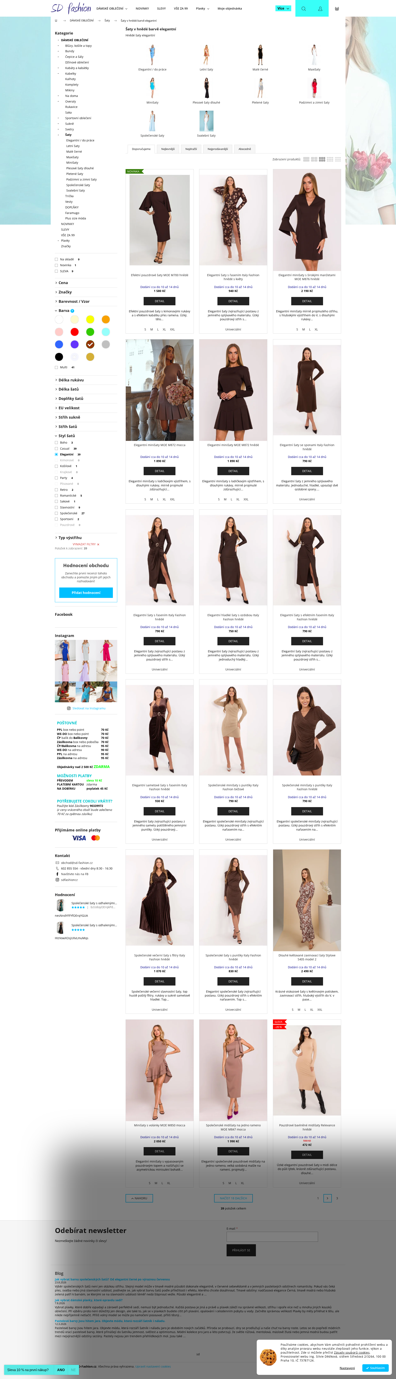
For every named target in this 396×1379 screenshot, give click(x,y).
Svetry (69, 129)
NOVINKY (67, 224)
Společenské (72, 513)
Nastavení (347, 1368)
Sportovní (69, 519)
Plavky (65, 240)
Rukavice (71, 107)
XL (164, 329)
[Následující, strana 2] (327, 1198)
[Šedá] (106, 344)
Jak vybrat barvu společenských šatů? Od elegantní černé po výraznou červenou (112, 1279)
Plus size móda (75, 218)
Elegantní (70, 454)
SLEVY (65, 229)
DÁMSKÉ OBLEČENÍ (74, 40)
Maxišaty (72, 157)
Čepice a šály (74, 57)
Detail (159, 301)
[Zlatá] (90, 357)
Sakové (67, 501)
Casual (68, 448)
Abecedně (245, 149)
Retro (66, 490)
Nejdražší (191, 149)
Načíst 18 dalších (233, 1198)
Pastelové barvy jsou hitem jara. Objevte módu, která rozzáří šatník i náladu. (110, 1320)
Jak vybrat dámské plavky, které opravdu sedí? (89, 1300)
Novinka (68, 265)
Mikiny (69, 90)
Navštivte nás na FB (74, 874)
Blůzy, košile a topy (78, 46)
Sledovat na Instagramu (89, 708)
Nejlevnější (168, 149)
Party (66, 478)
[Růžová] (59, 332)
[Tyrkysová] (106, 332)
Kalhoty (70, 79)
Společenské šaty (78, 185)
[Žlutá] (90, 319)
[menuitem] (112, 8)
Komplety (71, 85)
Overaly (70, 101)
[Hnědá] (90, 344)
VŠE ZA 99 (68, 235)
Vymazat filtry (84, 544)
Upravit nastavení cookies (153, 1366)
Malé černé (74, 151)
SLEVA (66, 271)
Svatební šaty (75, 190)
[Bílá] (59, 319)
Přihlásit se (241, 1250)
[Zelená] (90, 332)
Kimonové (70, 460)
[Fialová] (74, 344)
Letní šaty (73, 146)
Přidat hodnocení (86, 592)
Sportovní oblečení (78, 118)
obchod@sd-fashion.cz (77, 863)
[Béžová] (74, 319)
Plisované (69, 484)
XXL (172, 329)
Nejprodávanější (218, 149)
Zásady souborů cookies (352, 1352)
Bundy (69, 51)
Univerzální (233, 329)
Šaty (68, 135)
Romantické (71, 495)
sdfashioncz (69, 880)
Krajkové (69, 472)
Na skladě (70, 259)
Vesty (69, 202)
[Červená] (74, 332)
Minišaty (72, 162)
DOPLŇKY (72, 207)
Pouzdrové (70, 525)
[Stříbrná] (74, 357)
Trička (69, 196)
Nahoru (141, 1198)
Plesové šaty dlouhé (80, 168)
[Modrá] (59, 344)
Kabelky (70, 73)
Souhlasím (377, 1368)
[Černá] (59, 357)
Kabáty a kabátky (77, 68)
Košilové (68, 466)
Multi (67, 367)
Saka (68, 112)
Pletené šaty (74, 174)
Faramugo (72, 213)
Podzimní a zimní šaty (81, 179)
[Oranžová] (106, 319)
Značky (66, 246)
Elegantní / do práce (80, 140)
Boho (66, 442)
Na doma (71, 96)
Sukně (69, 124)
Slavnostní (70, 507)
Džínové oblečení (77, 62)
